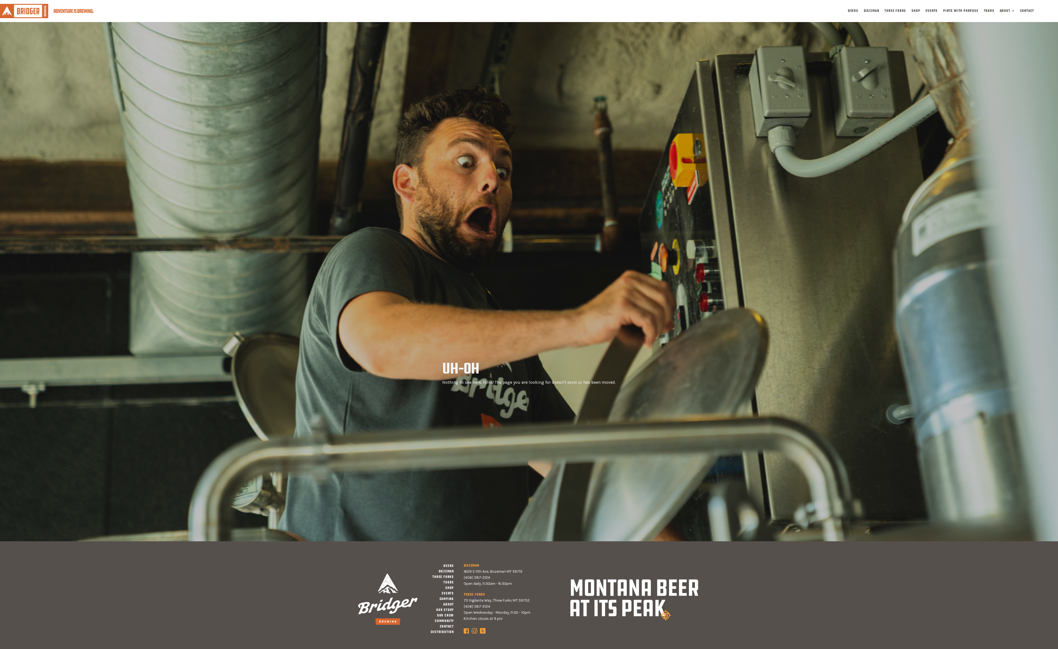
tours (989, 11)
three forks (895, 11)
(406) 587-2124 (477, 577)
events (931, 11)
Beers (853, 11)
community (444, 621)
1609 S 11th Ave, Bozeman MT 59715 (493, 571)
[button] (1007, 11)
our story (445, 610)
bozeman (871, 11)
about (1005, 11)
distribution (442, 632)
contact (1027, 11)
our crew (445, 615)
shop (915, 11)
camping (446, 599)
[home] (47, 11)
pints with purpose (960, 11)
